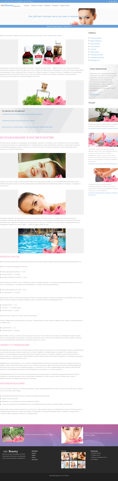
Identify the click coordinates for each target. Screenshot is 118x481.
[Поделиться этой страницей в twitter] (112, 1)
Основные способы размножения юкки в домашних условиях (22, 114)
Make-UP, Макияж (95, 41)
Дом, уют (93, 49)
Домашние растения (97, 57)
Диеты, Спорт (94, 52)
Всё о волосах (95, 46)
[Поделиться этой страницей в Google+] (116, 1)
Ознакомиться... (95, 94)
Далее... (51, 434)
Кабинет (47, 5)
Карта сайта (64, 5)
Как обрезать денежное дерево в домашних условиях (103, 128)
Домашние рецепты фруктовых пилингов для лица (18, 120)
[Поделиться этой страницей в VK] (114, 1)
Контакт (55, 5)
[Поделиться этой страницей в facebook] (109, 1)
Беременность (95, 60)
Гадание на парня (37, 5)
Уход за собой (95, 43)
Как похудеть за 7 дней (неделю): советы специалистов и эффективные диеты (27, 127)
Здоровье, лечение (96, 54)
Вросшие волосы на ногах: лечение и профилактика (102, 163)
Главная (26, 5)
